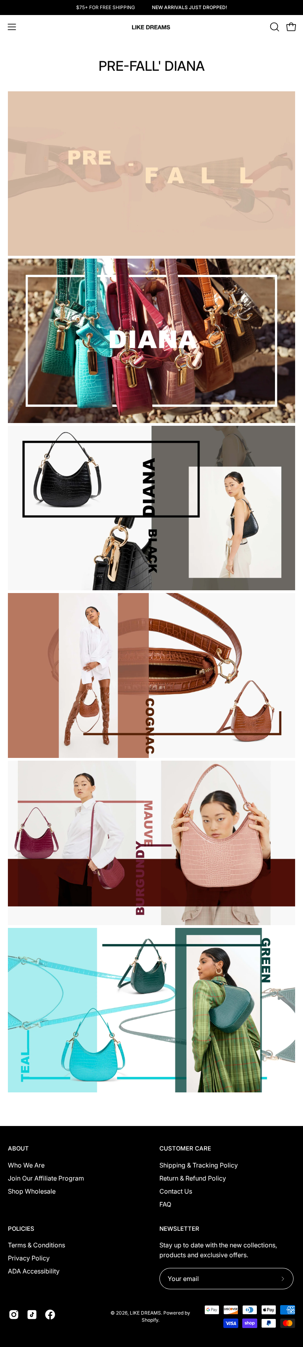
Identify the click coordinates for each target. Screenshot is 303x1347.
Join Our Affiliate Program (46, 1178)
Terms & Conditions (36, 1245)
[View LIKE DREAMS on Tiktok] (32, 1315)
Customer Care (185, 1148)
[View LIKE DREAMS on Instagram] (14, 1315)
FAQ (165, 1204)
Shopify (150, 1320)
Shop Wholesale (32, 1191)
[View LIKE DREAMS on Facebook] (50, 1315)
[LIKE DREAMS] (151, 27)
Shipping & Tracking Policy (198, 1165)
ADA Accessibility (34, 1271)
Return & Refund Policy (192, 1178)
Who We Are (26, 1165)
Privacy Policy (29, 1258)
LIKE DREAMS (145, 1313)
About (18, 1148)
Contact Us (175, 1191)
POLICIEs (21, 1228)
